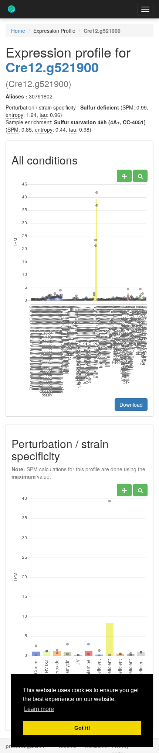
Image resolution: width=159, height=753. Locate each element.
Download (131, 404)
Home (18, 30)
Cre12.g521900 (52, 66)
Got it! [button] (82, 728)
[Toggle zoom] (140, 176)
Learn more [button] (39, 709)
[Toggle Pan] (124, 176)
